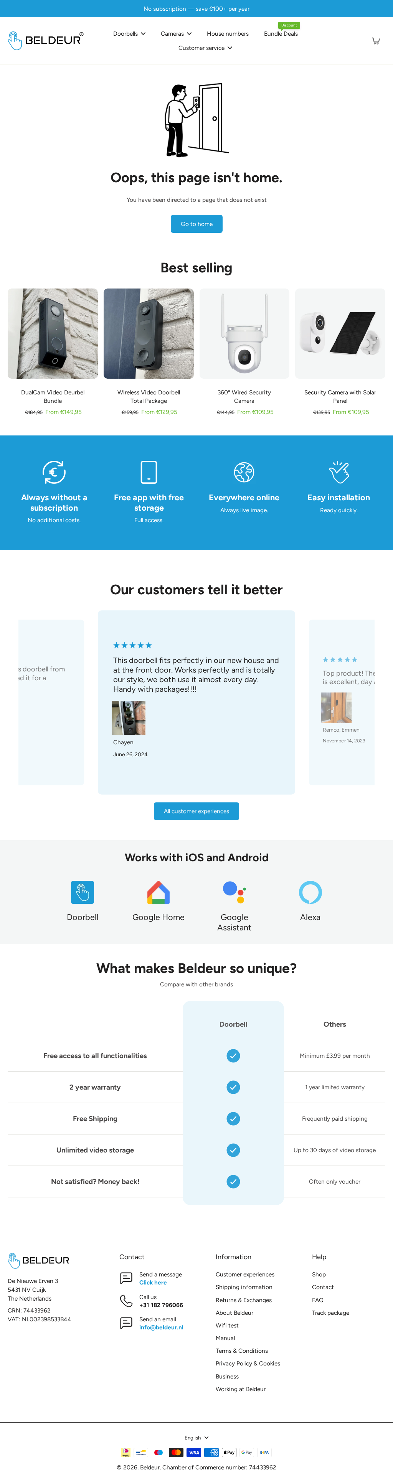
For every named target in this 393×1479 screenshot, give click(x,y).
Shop (319, 1274)
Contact (323, 1287)
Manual (225, 1338)
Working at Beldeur (241, 1389)
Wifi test (227, 1325)
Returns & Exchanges (244, 1300)
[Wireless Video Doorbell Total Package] (149, 334)
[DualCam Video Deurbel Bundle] (53, 334)
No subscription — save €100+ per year (196, 8)
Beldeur (150, 1467)
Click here (153, 1282)
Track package (330, 1312)
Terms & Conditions (242, 1350)
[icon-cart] (375, 40)
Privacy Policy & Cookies (248, 1363)
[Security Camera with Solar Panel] (340, 334)
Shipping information (244, 1287)
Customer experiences (245, 1274)
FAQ (318, 1300)
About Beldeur (234, 1312)
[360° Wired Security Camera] (245, 334)
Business (227, 1376)
